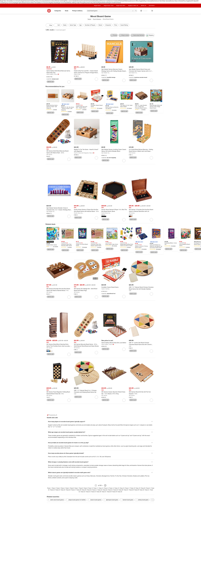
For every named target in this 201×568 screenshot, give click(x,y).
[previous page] (96, 485)
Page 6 (72, 488)
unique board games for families (77, 499)
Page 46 (98, 491)
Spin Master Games (106, 72)
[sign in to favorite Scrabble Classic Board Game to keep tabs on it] (123, 296)
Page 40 (142, 490)
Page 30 (89, 490)
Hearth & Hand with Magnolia (81, 153)
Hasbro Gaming (105, 289)
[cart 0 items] (152, 10)
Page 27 (73, 490)
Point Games (132, 153)
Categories (57, 10)
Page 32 (99, 490)
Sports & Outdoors (113, 1)
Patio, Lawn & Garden (71, 1)
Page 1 (49, 488)
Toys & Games (148, 1)
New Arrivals (35, 2)
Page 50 (119, 491)
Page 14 (111, 488)
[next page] (105, 485)
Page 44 (88, 491)
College (21, 1)
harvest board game (128, 499)
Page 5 (67, 488)
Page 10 (90, 488)
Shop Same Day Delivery (91, 2)
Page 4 (63, 488)
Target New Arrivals (5, 1)
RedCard (104, 2)
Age (80, 25)
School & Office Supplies (137, 1)
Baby (95, 1)
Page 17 (127, 488)
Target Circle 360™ (120, 5)
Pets (120, 1)
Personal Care (104, 1)
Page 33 (105, 490)
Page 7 (76, 488)
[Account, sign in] (144, 10)
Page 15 (116, 488)
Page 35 (115, 490)
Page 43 (83, 491)
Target (89, 19)
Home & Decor (51, 1)
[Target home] (49, 11)
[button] (65, 104)
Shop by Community (9, 2)
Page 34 (110, 490)
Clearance (29, 2)
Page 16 (122, 488)
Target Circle (111, 2)
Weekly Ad (70, 2)
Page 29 (84, 490)
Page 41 (147, 490)
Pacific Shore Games (79, 213)
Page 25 (63, 490)
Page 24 (57, 490)
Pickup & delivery (77, 10)
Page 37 (126, 490)
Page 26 (68, 490)
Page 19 (138, 488)
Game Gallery (49, 74)
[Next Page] (154, 25)
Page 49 (114, 491)
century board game (143, 499)
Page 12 (101, 488)
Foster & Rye (77, 74)
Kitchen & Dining (60, 1)
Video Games (166, 1)
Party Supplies (187, 1)
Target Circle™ (97, 5)
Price (115, 25)
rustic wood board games (57, 499)
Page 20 (143, 488)
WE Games (49, 154)
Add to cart (51, 81)
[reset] (133, 11)
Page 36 (120, 490)
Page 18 (132, 488)
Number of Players (90, 25)
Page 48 (109, 491)
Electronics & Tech (157, 1)
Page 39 (136, 490)
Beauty (98, 1)
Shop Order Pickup (78, 2)
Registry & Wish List (133, 5)
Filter (50, 25)
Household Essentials (87, 1)
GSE (130, 290)
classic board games (95, 499)
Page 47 (104, 491)
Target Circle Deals (62, 2)
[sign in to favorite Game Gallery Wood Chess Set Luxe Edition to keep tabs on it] (123, 349)
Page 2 (54, 488)
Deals (24, 2)
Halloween (27, 1)
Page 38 (131, 490)
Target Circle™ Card (108, 5)
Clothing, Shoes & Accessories (38, 1)
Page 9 (86, 488)
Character (108, 25)
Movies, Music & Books (176, 1)
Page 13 (106, 488)
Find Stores (118, 2)
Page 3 (58, 488)
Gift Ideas (193, 1)
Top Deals (54, 2)
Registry (100, 2)
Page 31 (94, 490)
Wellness (127, 1)
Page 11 (95, 488)
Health (123, 1)
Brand (100, 25)
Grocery (79, 1)
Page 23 (52, 490)
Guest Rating (124, 25)
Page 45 (93, 491)
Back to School (15, 1)
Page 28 (78, 490)
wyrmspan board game (112, 499)
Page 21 (148, 488)
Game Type (73, 25)
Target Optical (19, 2)
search (135, 11)
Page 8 (81, 488)
